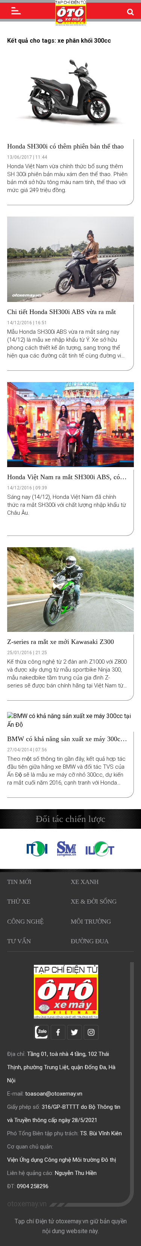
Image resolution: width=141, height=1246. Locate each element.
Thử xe (18, 901)
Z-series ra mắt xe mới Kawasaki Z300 (60, 641)
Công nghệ (25, 921)
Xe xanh (85, 881)
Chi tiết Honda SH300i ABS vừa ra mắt (61, 312)
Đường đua (90, 941)
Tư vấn (19, 941)
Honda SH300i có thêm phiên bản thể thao (65, 146)
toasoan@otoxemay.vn (53, 1093)
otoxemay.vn (27, 1204)
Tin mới (19, 881)
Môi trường (91, 921)
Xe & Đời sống (94, 901)
